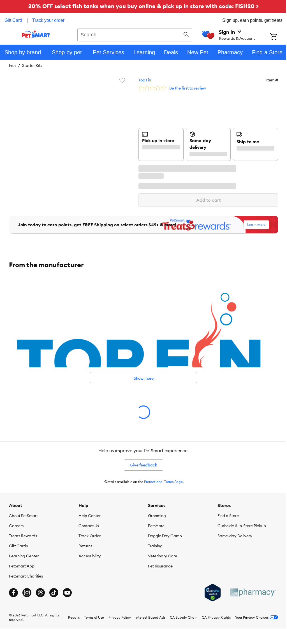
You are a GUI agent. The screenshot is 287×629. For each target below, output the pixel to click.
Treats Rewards (23, 535)
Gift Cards (18, 545)
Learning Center (24, 555)
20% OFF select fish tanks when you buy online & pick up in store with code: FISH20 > (143, 6)
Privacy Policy (119, 617)
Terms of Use (94, 617)
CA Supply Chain (183, 617)
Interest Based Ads (150, 617)
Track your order (48, 20)
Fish (12, 65)
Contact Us (88, 525)
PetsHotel (156, 525)
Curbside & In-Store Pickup (241, 525)
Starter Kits (32, 65)
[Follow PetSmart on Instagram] (26, 592)
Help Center (89, 515)
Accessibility (89, 555)
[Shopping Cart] (278, 37)
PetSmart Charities (26, 576)
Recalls (74, 617)
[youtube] (67, 592)
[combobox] (134, 34)
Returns (85, 545)
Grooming (157, 515)
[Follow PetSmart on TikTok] (53, 592)
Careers (16, 525)
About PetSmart (23, 515)
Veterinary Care (162, 555)
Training (155, 545)
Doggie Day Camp (165, 535)
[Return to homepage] (36, 34)
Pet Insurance (160, 566)
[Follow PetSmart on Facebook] (13, 592)
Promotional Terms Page (163, 482)
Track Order (89, 535)
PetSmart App (21, 566)
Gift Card (13, 20)
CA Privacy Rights (216, 617)
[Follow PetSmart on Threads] (40, 592)
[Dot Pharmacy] (253, 592)
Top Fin (144, 80)
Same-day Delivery (234, 535)
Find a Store (228, 515)
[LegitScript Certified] (212, 593)
